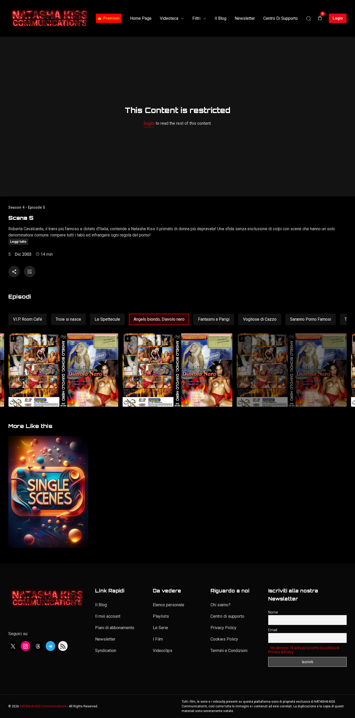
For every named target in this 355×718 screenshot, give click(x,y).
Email (272, 630)
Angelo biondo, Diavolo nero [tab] (159, 319)
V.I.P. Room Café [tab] (27, 319)
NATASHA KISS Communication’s (43, 706)
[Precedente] (13, 370)
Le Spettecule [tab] (107, 319)
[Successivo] (342, 370)
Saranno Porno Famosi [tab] (310, 319)
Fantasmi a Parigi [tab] (213, 319)
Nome (273, 612)
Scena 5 (21, 217)
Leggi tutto (18, 241)
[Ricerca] (308, 18)
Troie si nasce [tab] (68, 319)
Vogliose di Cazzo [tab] (260, 319)
